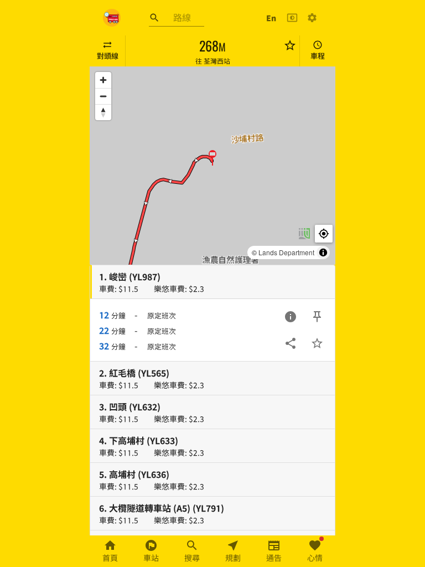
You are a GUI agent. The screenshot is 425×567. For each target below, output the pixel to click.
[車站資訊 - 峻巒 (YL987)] (290, 316)
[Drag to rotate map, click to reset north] (103, 112)
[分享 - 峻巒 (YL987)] (290, 343)
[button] (212, 157)
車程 (317, 55)
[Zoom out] (103, 96)
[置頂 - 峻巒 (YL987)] (317, 316)
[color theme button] (292, 18)
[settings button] (312, 18)
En (271, 17)
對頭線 (107, 55)
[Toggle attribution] (323, 252)
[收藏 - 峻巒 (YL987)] (317, 343)
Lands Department (286, 252)
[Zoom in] (103, 80)
